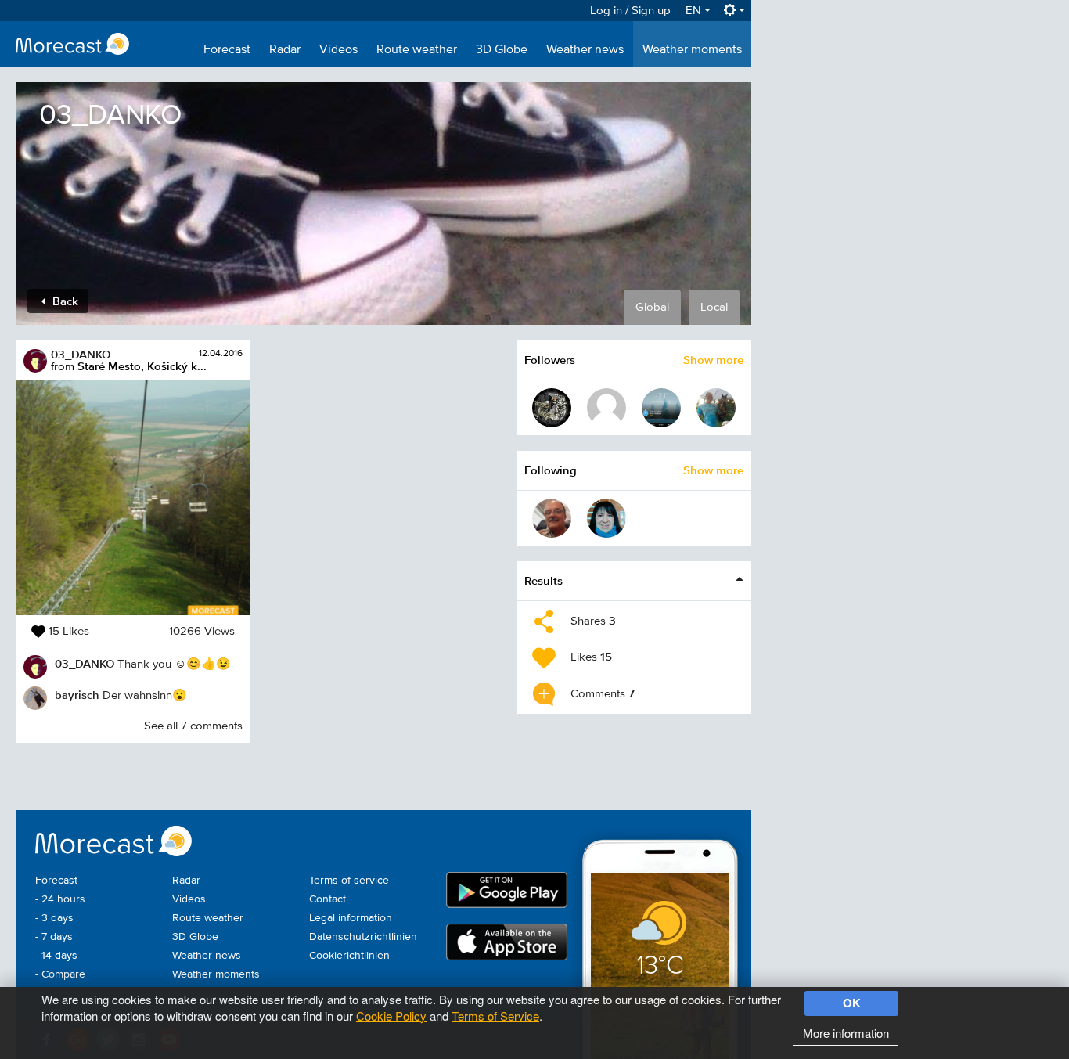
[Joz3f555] (551, 518)
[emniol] (606, 407)
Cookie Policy (391, 1015)
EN (695, 10)
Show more (713, 359)
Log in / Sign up (630, 10)
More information (846, 1033)
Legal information (350, 918)
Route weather (416, 50)
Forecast (226, 50)
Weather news (585, 50)
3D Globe (501, 50)
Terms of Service (495, 1015)
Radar (285, 50)
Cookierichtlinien (349, 955)
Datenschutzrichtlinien (363, 936)
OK (852, 1002)
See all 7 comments (193, 726)
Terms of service (349, 880)
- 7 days (54, 936)
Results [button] (543, 580)
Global (652, 307)
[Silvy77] (606, 518)
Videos (338, 50)
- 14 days (56, 955)
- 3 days (54, 918)
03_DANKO (80, 354)
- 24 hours (60, 899)
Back (63, 301)
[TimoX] (661, 407)
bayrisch (77, 694)
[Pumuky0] (551, 407)
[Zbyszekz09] (716, 407)
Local (714, 307)
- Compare (60, 974)
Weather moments (692, 50)
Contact (327, 899)
